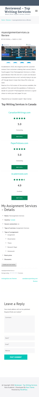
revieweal (7, 39)
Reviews (8, 20)
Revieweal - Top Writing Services (26, 385)
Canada (13, 220)
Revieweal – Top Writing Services (18, 10)
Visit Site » (19, 136)
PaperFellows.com (19, 143)
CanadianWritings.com (19, 112)
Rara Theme (30, 387)
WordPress (23, 390)
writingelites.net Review (9, 278)
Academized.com (19, 173)
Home (3, 20)
